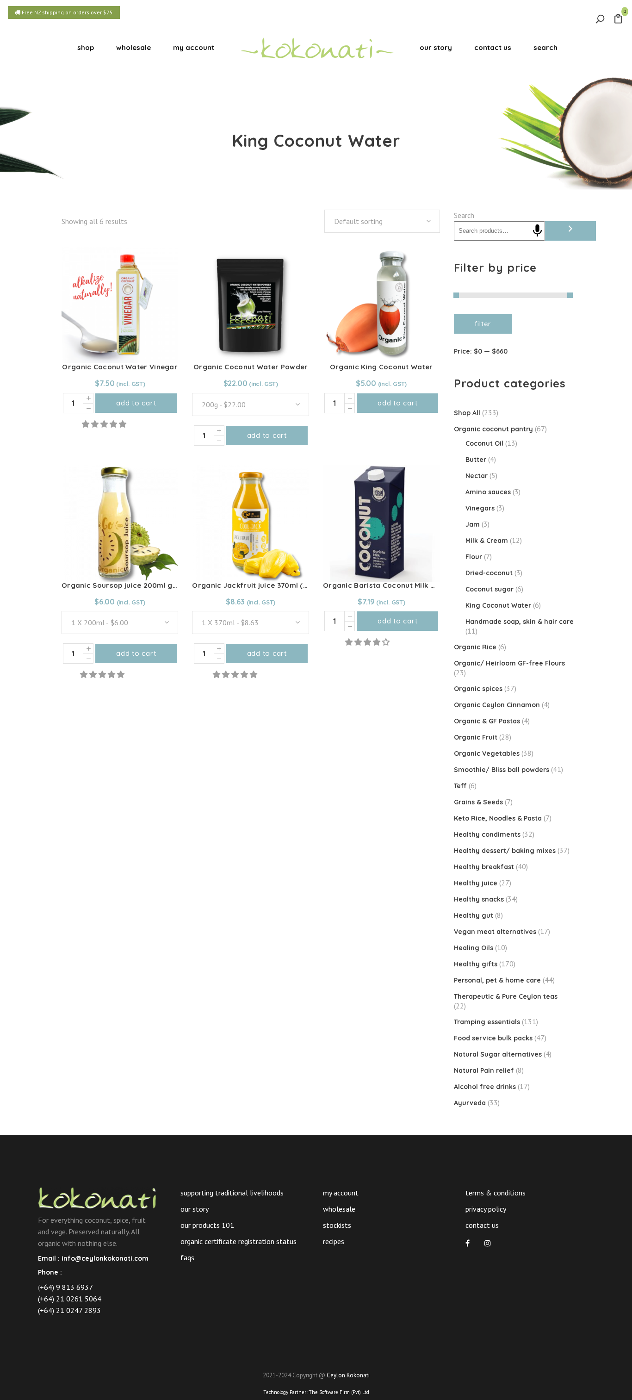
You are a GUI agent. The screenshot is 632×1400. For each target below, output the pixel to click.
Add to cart (136, 402)
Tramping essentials (487, 1022)
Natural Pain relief (484, 1070)
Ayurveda (470, 1103)
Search (464, 215)
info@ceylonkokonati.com (105, 1258)
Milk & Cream (486, 540)
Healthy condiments (487, 834)
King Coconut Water (498, 605)
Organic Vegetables (487, 753)
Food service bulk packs (493, 1038)
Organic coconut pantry (493, 429)
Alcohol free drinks (485, 1087)
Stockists (337, 1225)
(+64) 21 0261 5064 (69, 1298)
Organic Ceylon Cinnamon (497, 705)
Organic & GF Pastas (487, 721)
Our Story (194, 1208)
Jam (472, 524)
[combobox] (382, 221)
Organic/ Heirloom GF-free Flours (509, 663)
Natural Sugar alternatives (498, 1054)
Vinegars (480, 508)
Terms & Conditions (495, 1192)
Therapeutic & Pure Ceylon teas (506, 996)
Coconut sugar (489, 589)
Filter (483, 323)
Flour (473, 557)
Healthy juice (475, 883)
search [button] (545, 47)
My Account (341, 1192)
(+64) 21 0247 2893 (69, 1310)
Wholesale (339, 1208)
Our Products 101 (207, 1225)
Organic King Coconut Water (381, 366)
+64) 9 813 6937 (66, 1287)
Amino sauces (488, 492)
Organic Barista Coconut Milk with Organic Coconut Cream (428, 585)
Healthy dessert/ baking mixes (505, 850)
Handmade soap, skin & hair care (519, 621)
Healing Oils (473, 948)
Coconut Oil (484, 443)
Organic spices (478, 688)
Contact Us (482, 1225)
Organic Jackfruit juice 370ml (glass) (258, 585)
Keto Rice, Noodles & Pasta (498, 818)
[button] (105, 424)
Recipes (333, 1241)
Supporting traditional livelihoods (232, 1192)
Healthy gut (473, 915)
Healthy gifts (475, 964)
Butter (475, 459)
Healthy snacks (479, 899)
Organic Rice (475, 647)
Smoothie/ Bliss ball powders (501, 769)
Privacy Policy (485, 1208)
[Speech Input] (537, 230)
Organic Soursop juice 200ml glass (124, 585)
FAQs (187, 1257)
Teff (460, 786)
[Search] (570, 231)
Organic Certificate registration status (238, 1241)
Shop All (467, 413)
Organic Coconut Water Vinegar (120, 366)
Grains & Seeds (478, 802)
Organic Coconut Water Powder (250, 366)
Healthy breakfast (484, 867)
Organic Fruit (475, 737)
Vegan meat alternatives (495, 931)
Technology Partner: (316, 1392)
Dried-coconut (489, 573)
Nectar (476, 476)
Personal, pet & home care (497, 980)
